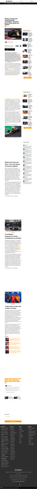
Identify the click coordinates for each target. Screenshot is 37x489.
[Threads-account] (23, 481)
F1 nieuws (19, 378)
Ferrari (20, 244)
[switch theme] (30, 1)
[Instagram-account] (16, 481)
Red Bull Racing (11, 68)
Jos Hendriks (26, 180)
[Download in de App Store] (21, 484)
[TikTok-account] (18, 481)
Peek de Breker (27, 172)
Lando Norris (10, 381)
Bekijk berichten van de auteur (10, 392)
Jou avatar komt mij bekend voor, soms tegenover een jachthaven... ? (27, 179)
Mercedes (19, 246)
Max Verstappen (7, 378)
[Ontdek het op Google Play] (15, 484)
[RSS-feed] (20, 481)
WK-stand (16, 3)
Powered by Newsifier (18, 486)
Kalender (12, 3)
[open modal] (31, 1)
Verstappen (8, 3)
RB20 (16, 190)
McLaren (7, 245)
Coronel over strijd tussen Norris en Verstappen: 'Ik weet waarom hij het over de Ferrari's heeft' (14, 343)
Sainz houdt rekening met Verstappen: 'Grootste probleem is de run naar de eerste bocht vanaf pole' (15, 352)
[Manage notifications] (1, 487)
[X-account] (13, 481)
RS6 (25, 164)
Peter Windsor (18, 53)
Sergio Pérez (12, 69)
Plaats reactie (13, 421)
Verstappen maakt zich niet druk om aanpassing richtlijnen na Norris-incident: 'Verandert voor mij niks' (14, 339)
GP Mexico (14, 381)
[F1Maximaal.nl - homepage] (9, 1)
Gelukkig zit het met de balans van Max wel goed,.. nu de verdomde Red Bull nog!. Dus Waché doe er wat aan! (27, 147)
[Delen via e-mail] (19, 46)
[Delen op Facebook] (16, 46)
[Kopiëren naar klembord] (20, 46)
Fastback (26, 176)
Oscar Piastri (18, 381)
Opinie (5, 26)
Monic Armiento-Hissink (28, 148)
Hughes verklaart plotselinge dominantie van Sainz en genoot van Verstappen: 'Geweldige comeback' (14, 347)
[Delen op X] (17, 46)
